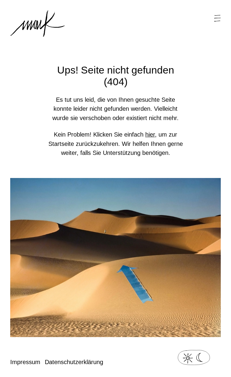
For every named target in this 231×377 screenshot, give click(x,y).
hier (150, 134)
